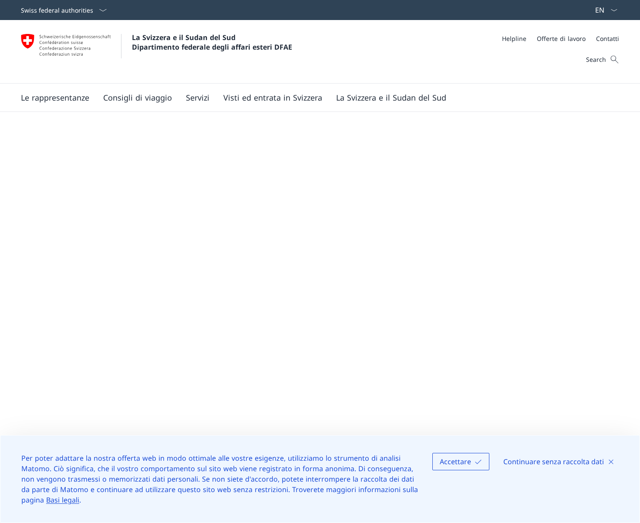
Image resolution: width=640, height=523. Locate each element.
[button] (55, 97)
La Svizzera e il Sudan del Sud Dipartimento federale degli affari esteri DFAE (212, 42)
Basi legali (62, 500)
